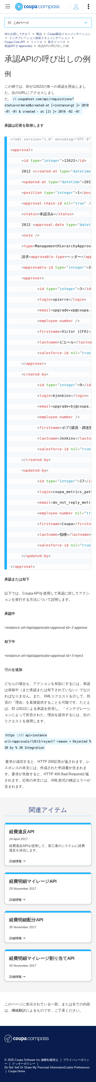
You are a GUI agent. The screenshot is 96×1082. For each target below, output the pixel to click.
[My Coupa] (76, 6)
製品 (39, 34)
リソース (36, 42)
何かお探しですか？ (17, 34)
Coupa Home (16, 1071)
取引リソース (56, 42)
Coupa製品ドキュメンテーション (69, 34)
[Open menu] (88, 6)
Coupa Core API (14, 42)
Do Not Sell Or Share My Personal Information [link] (34, 1067)
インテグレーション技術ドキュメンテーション (39, 38)
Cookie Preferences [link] (77, 1067)
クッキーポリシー (24, 1063)
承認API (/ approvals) (18, 46)
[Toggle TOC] (7, 6)
